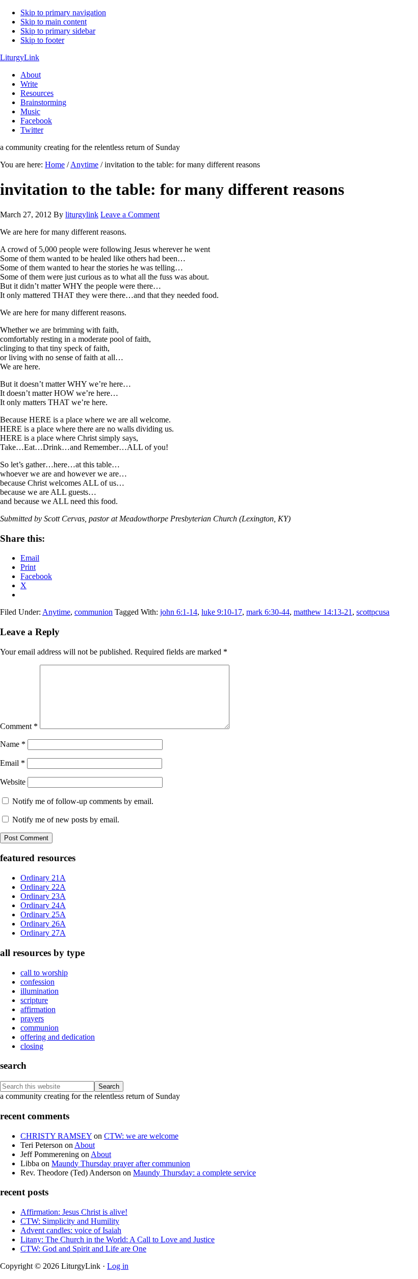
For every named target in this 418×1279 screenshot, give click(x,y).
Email (12, 763)
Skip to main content (53, 21)
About (84, 1145)
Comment (19, 726)
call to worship (44, 972)
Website (12, 782)
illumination (39, 991)
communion (93, 612)
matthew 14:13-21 (323, 612)
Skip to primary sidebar (57, 31)
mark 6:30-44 (268, 612)
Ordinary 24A (43, 905)
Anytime (56, 612)
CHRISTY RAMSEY (56, 1136)
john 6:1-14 (178, 612)
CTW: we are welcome (141, 1136)
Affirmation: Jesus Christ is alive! (73, 1212)
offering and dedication (57, 1037)
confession (37, 981)
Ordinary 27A (43, 933)
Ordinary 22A (43, 887)
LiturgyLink (19, 57)
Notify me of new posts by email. (65, 819)
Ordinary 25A (43, 914)
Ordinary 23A (43, 896)
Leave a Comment (130, 214)
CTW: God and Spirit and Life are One (83, 1248)
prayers (32, 1018)
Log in (117, 1266)
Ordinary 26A (43, 923)
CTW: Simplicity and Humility (69, 1221)
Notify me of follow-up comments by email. (82, 801)
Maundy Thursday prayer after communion (120, 1163)
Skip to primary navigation (63, 12)
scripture (34, 1000)
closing (31, 1046)
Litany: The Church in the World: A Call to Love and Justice (117, 1239)
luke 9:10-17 (221, 612)
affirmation (38, 1009)
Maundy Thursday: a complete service (194, 1172)
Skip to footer (42, 40)
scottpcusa (372, 612)
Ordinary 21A (43, 877)
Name (12, 744)
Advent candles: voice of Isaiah (70, 1230)
